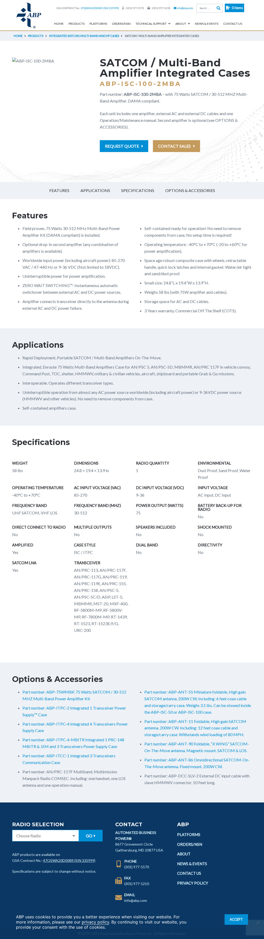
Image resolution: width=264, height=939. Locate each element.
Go (89, 835)
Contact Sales (174, 146)
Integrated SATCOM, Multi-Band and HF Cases (84, 35)
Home (59, 24)
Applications (95, 190)
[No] (257, 922)
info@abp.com (185, 8)
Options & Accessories (190, 190)
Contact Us (232, 24)
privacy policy (95, 922)
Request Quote (122, 146)
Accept (236, 919)
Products (77, 24)
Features (59, 190)
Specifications (137, 190)
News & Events (206, 24)
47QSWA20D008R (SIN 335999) (100, 8)
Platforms (98, 24)
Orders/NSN (121, 24)
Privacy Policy (192, 883)
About (180, 24)
